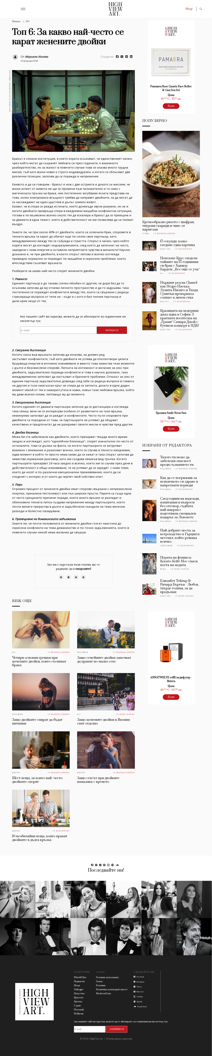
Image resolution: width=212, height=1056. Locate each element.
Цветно (16, 773)
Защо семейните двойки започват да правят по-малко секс (104, 660)
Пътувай (79, 1009)
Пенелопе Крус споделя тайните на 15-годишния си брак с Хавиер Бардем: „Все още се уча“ (180, 263)
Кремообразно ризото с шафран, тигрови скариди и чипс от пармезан (168, 226)
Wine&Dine (80, 977)
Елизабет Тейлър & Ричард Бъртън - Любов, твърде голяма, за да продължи (179, 586)
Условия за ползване (107, 977)
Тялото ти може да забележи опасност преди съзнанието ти (177, 461)
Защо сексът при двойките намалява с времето (98, 780)
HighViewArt (63, 831)
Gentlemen (166, 546)
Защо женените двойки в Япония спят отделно (103, 722)
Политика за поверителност (111, 989)
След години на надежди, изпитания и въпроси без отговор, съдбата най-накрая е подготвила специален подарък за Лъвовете (179, 508)
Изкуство (165, 249)
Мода (163, 569)
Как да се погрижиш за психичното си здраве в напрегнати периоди (179, 481)
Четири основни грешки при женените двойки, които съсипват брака (39, 661)
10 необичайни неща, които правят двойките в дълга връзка (39, 838)
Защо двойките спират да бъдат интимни (37, 722)
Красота (164, 302)
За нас (99, 981)
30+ (28, 21)
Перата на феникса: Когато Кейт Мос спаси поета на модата (179, 561)
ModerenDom (103, 993)
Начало (16, 21)
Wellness (82, 652)
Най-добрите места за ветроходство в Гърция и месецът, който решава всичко (179, 536)
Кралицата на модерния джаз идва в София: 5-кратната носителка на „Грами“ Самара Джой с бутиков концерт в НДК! (179, 318)
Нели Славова (127, 714)
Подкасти (79, 981)
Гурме (145, 234)
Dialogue (78, 989)
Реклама (100, 985)
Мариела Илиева (36, 57)
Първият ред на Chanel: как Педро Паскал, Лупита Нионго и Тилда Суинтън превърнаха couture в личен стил (179, 290)
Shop (189, 9)
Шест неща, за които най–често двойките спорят (37, 780)
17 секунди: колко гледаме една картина (177, 243)
